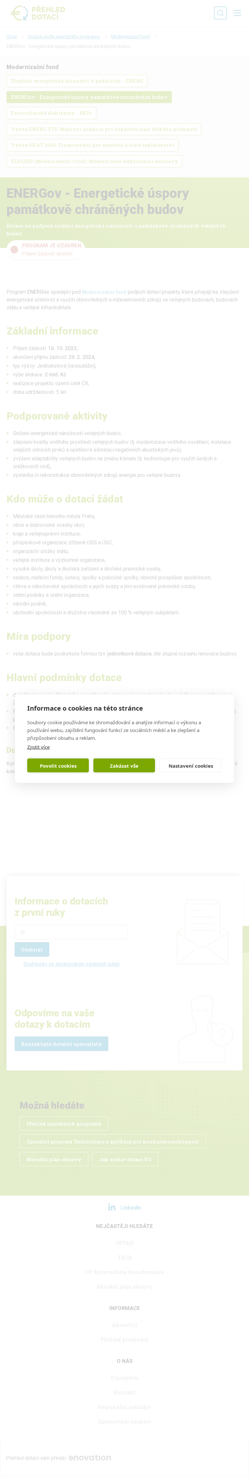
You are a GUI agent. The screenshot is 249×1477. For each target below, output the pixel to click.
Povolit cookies (58, 765)
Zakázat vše (124, 765)
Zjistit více (38, 747)
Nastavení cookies (191, 765)
